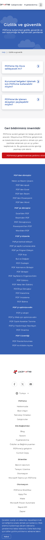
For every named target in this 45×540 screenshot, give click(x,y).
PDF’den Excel (22, 189)
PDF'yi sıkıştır (22, 313)
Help (3, 52)
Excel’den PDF (22, 213)
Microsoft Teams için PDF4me (22, 478)
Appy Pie (22, 494)
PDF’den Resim (22, 194)
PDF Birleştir (22, 272)
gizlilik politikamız (19, 531)
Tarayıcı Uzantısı (22, 469)
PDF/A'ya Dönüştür (22, 289)
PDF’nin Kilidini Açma (22, 345)
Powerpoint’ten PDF (22, 226)
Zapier (23, 511)
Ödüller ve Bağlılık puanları (22, 444)
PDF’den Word (22, 202)
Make (22, 498)
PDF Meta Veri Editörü (22, 284)
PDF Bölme (22, 302)
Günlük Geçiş (22, 453)
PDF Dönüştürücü (22, 222)
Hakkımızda (22, 406)
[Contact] (30, 384)
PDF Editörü (22, 280)
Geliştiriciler (22, 419)
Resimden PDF (22, 218)
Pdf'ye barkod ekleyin (22, 242)
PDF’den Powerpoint (22, 198)
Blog (22, 431)
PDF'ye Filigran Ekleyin (22, 250)
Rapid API (22, 507)
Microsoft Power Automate (22, 503)
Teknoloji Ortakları (22, 415)
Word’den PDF (22, 230)
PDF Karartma (22, 293)
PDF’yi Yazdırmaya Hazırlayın (22, 326)
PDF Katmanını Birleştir (23, 267)
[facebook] (14, 384)
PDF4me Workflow (22, 490)
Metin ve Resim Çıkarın (22, 181)
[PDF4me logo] (23, 372)
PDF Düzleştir (22, 263)
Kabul (6, 537)
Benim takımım (22, 465)
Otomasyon (22, 473)
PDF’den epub (22, 185)
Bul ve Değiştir (22, 259)
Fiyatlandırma (30, 5)
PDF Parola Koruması (22, 341)
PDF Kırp (22, 254)
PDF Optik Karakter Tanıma (22, 321)
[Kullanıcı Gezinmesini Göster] (40, 4)
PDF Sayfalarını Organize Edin (23, 276)
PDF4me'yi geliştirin (22, 448)
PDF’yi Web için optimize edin (22, 317)
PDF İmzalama (22, 297)
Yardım (22, 436)
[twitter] (22, 384)
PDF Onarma (22, 330)
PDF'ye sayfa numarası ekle (22, 246)
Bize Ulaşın (22, 411)
